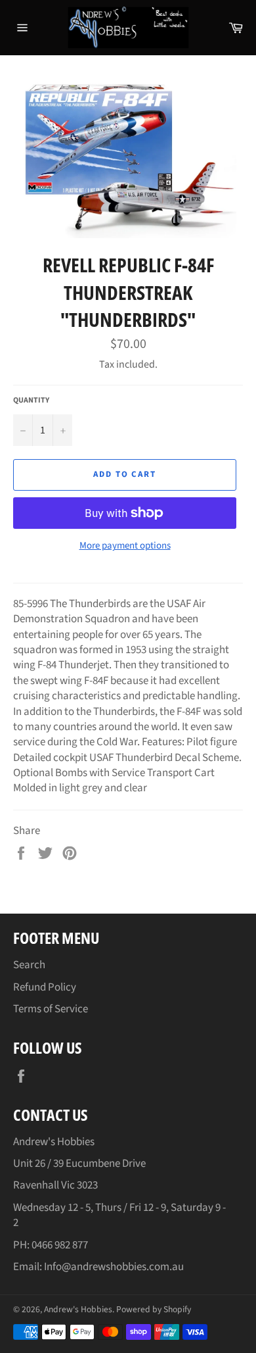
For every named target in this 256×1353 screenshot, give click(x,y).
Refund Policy (44, 987)
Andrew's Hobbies (78, 1309)
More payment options (125, 546)
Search (29, 965)
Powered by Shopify (153, 1309)
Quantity (31, 400)
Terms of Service (50, 1009)
